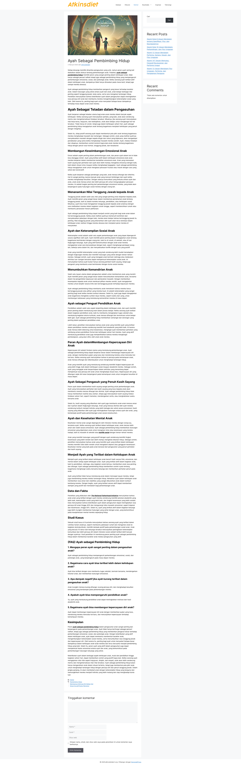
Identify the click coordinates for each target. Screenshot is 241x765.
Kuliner (136, 5)
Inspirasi (158, 5)
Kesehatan (145, 5)
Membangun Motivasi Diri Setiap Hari (81, 684)
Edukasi (118, 5)
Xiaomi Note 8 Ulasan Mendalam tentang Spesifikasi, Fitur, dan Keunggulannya (159, 41)
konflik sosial (104, 432)
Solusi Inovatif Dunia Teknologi (79, 686)
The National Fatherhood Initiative (104, 496)
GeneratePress (136, 762)
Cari (148, 16)
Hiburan (127, 5)
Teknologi (168, 5)
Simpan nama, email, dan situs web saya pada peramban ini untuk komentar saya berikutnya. (101, 743)
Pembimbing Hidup (76, 682)
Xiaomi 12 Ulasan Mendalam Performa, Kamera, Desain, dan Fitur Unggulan (159, 55)
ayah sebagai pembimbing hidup (86, 627)
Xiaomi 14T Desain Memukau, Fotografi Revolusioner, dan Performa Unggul (158, 63)
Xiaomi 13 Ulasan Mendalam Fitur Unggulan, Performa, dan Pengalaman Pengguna (159, 71)
